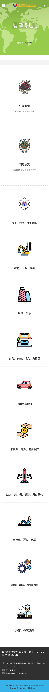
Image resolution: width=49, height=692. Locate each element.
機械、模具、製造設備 (11, 571)
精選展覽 (4, 150)
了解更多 (4, 96)
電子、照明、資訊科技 (11, 209)
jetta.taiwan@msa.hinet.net (16, 673)
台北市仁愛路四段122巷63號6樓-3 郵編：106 (25, 663)
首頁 (19, 42)
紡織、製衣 (5, 299)
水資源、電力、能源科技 (12, 435)
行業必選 (4, 92)
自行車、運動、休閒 (10, 526)
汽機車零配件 (7, 390)
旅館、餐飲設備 (8, 616)
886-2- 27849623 (13, 666)
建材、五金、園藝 (9, 254)
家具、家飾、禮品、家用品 (13, 345)
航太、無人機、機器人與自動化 (15, 480)
